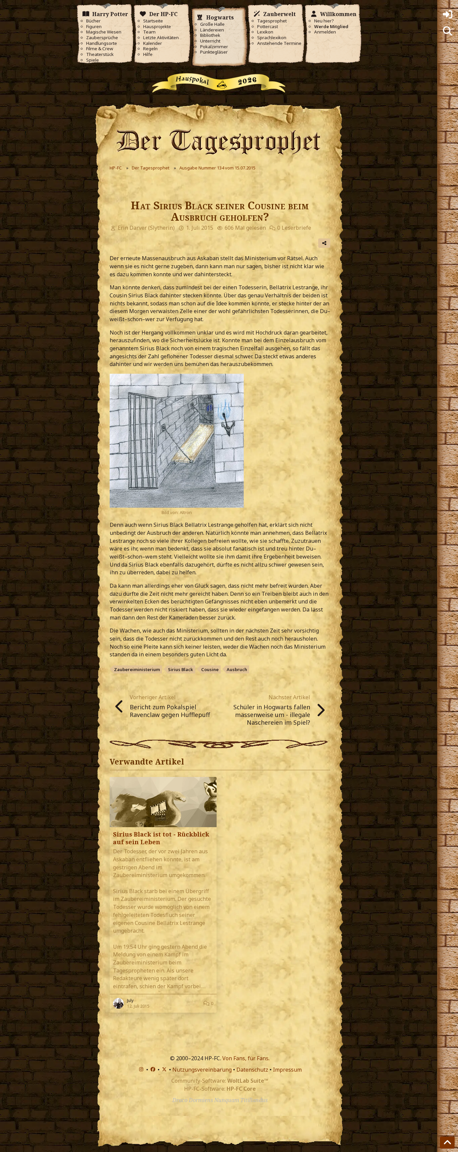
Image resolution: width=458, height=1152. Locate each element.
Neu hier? (324, 21)
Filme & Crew (99, 49)
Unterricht (210, 41)
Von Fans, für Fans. (246, 1058)
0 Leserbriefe (294, 227)
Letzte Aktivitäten (161, 38)
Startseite (153, 21)
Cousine (210, 669)
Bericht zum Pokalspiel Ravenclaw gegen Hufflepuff (170, 711)
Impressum (287, 1069)
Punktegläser (214, 52)
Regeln (150, 49)
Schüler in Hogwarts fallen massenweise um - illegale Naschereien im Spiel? (271, 714)
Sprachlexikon (271, 38)
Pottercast (267, 26)
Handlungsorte (101, 43)
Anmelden (325, 32)
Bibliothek (210, 35)
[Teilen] (324, 243)
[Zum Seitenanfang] (447, 1143)
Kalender (152, 43)
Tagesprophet (272, 21)
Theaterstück (100, 54)
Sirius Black (180, 669)
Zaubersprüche (102, 38)
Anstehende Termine (279, 43)
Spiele (92, 60)
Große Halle (212, 24)
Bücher (93, 21)
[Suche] (447, 31)
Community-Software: (219, 1080)
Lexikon (265, 32)
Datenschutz (252, 1069)
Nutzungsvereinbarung (202, 1069)
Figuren (94, 26)
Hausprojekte (157, 26)
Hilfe (148, 54)
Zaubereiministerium (137, 669)
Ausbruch (237, 669)
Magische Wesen (103, 32)
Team (149, 32)
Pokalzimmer (214, 47)
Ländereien (212, 30)
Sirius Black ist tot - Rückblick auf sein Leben (161, 838)
